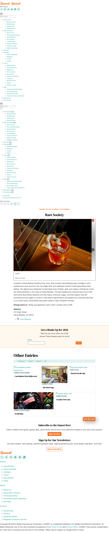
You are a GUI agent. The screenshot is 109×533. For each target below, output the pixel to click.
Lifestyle (6, 52)
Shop (5, 87)
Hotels (9, 83)
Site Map (7, 502)
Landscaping (11, 41)
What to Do (74, 369)
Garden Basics (11, 37)
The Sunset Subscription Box (16, 96)
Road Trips (10, 74)
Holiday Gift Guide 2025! (14, 89)
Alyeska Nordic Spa (78, 373)
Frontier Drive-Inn (63, 399)
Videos (9, 61)
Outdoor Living (11, 46)
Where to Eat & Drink (21, 372)
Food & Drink (7, 20)
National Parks (11, 80)
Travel (5, 63)
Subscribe (6, 195)
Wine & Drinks (11, 28)
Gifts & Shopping (12, 54)
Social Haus (19, 414)
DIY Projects (10, 39)
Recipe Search (11, 22)
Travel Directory (12, 67)
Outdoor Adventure (13, 76)
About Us (7, 490)
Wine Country (11, 72)
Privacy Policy (72, 527)
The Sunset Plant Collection (14, 499)
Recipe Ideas (11, 24)
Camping (9, 78)
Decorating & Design (13, 35)
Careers (6, 514)
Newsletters (7, 98)
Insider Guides (11, 65)
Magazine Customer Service (12, 198)
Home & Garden (8, 30)
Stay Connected (5, 201)
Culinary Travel (11, 85)
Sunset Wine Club (12, 93)
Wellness (9, 57)
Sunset (3, 462)
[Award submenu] (41, 360)
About (2, 485)
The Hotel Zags (48, 387)
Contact (3, 506)
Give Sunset (7, 100)
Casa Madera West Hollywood (26, 376)
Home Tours (10, 33)
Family (9, 59)
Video (5, 481)
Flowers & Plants (12, 43)
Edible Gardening (12, 48)
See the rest (89, 419)
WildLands (10, 70)
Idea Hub (6, 50)
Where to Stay (47, 384)
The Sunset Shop (12, 91)
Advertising (8, 511)
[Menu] (0, 1)
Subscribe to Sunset (11, 493)
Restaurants (10, 26)
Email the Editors (10, 517)
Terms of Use (56, 527)
